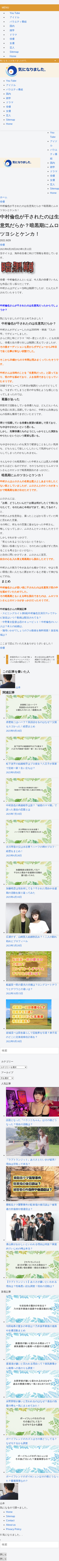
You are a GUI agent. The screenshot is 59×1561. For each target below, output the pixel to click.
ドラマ (13, 34)
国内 (12, 26)
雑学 (12, 30)
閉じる (3, 1554)
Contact (10, 1520)
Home (13, 56)
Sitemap (14, 52)
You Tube (15, 13)
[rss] (58, 60)
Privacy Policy (13, 1529)
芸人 (12, 47)
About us (11, 1525)
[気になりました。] (29, 76)
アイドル (14, 17)
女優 (12, 43)
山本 (18, 687)
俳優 (12, 39)
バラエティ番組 (18, 21)
